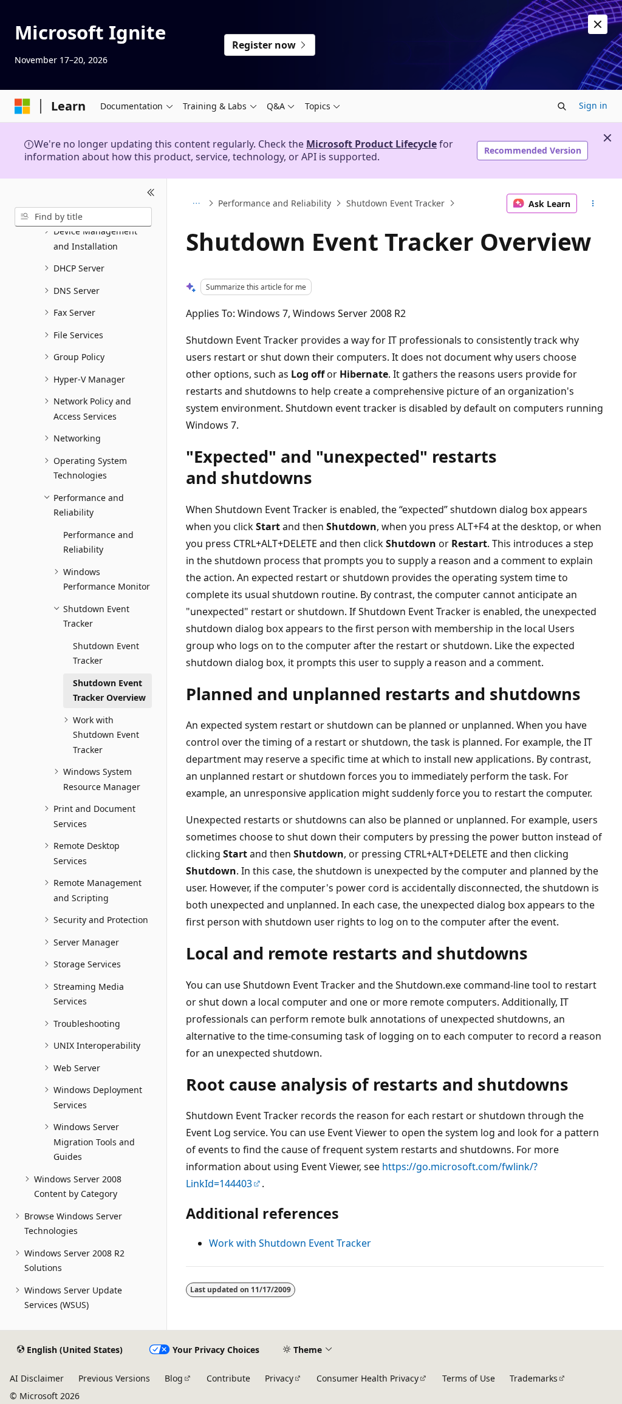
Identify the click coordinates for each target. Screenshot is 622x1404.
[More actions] (592, 203)
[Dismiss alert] (597, 24)
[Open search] (562, 106)
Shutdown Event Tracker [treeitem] (106, 653)
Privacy (279, 1378)
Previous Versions (114, 1378)
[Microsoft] (22, 106)
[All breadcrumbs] (196, 203)
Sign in (593, 105)
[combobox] (83, 217)
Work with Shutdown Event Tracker (290, 1243)
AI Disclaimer (37, 1378)
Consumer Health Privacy (367, 1378)
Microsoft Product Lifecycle (371, 144)
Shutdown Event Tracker (395, 203)
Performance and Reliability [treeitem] (98, 542)
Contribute (228, 1378)
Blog (174, 1378)
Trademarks (534, 1378)
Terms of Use (468, 1378)
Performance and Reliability (274, 203)
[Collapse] (151, 193)
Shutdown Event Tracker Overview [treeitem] (109, 690)
